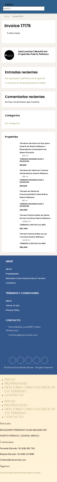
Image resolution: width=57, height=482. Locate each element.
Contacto (11, 283)
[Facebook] (12, 360)
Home (6, 16)
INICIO (9, 269)
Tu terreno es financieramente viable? (25, 82)
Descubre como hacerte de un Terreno (25, 278)
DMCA (9, 301)
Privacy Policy (12, 310)
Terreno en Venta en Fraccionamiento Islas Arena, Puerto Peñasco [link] (34, 194)
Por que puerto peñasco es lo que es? (25, 78)
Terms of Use (12, 305)
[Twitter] (20, 360)
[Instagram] (28, 360)
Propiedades (12, 273)
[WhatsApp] (44, 360)
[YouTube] (36, 360)
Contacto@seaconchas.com (23, 335)
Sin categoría (12, 123)
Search (9, 4)
